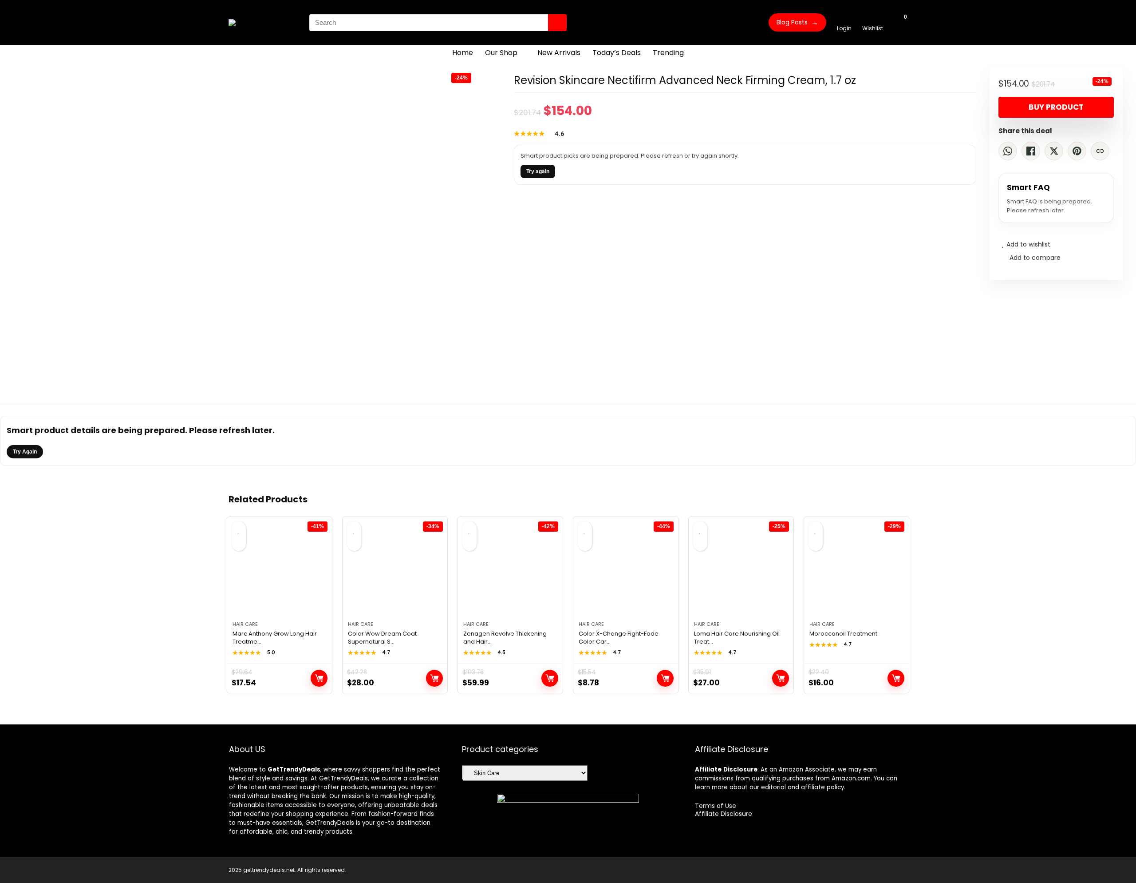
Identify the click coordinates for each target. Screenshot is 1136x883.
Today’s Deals (616, 53)
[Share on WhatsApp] (1007, 151)
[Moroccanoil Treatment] (856, 573)
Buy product (1056, 107)
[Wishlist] (872, 18)
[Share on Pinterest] (1077, 151)
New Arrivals (558, 53)
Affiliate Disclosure (723, 813)
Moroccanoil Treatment (843, 633)
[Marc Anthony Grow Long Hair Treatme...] (280, 573)
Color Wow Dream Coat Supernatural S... (382, 637)
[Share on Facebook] (1031, 151)
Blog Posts (797, 22)
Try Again (25, 452)
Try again (537, 171)
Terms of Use (715, 805)
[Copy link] (1100, 151)
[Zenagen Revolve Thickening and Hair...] (510, 573)
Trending (668, 53)
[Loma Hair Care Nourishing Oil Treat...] (741, 573)
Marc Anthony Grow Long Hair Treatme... (275, 637)
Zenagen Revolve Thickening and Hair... (505, 637)
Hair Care (245, 624)
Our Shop (501, 53)
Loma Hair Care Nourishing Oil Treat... (737, 637)
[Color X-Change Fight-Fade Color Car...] (626, 573)
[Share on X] (1054, 151)
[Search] (557, 22)
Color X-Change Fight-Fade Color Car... (619, 637)
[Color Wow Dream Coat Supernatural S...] (395, 573)
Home (462, 53)
